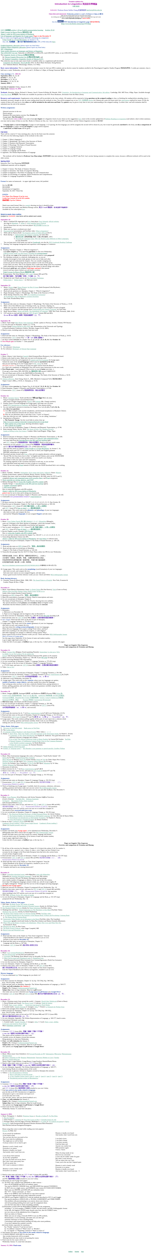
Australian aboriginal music (16, 874)
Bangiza (23, 1057)
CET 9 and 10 (16, 717)
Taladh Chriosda (20, 1007)
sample (28, 205)
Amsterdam (43, 652)
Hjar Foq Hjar (12, 591)
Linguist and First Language (39, 360)
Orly (57, 652)
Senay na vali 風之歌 (30, 695)
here (79, 119)
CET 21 (27, 994)
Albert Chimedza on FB (12, 1057)
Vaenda (56, 1057)
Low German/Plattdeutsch (15, 953)
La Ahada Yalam (35, 589)
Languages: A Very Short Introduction (22, 735)
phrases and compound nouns (48, 438)
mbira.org (16, 1059)
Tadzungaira (49, 1054)
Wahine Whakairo (8, 765)
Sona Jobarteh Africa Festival (36, 223)
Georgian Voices (13, 398)
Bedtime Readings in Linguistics (115, 119)
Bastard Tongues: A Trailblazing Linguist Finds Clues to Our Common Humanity (36, 741)
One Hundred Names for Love (12, 908)
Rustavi (29, 401)
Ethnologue (16, 347)
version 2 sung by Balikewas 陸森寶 (51, 698)
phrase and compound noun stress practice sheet (26, 478)
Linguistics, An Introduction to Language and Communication (82, 92)
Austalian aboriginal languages (21, 876)
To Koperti (5, 801)
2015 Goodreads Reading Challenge (60, 242)
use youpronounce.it (54, 674)
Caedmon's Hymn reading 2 (48, 823)
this (17, 975)
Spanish (25, 356)
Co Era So (30, 763)
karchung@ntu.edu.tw (94, 10)
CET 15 (22, 858)
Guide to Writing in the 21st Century (15, 431)
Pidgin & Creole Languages (19, 745)
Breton (11, 287)
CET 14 (14, 858)
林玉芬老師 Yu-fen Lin (41, 225)
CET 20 (11, 994)
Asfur (25, 591)
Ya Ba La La (40, 591)
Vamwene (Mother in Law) (44, 1057)
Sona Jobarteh (43, 221)
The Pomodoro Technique (35, 278)
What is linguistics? (42, 231)
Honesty (5, 1131)
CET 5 (14, 390)
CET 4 (20, 546)
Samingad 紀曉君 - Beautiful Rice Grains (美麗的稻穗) (20, 698)
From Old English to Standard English (21, 819)
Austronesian (38, 700)
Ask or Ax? (10, 667)
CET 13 (22, 782)
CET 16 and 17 (34, 313)
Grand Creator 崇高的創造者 (12, 695)
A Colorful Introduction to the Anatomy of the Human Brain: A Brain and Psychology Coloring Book (37, 915)
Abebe (38, 759)
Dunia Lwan (32, 591)
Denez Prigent (22, 287)
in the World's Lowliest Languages (21, 743)
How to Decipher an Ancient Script (21, 1074)
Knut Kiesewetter (10, 954)
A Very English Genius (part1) (19, 1076)
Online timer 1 (8, 280)
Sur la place (17, 654)
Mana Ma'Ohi (6, 759)
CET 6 (23, 444)
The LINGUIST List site (9, 53)
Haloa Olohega (39, 761)
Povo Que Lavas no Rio (31, 1120)
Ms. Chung (37, 364)
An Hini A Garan (32, 287)
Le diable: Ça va (7, 654)
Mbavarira (57, 1054)
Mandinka (15, 223)
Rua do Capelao (9, 1118)
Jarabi (22, 223)
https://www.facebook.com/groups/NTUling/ (76, 24)
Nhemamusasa (66, 1054)
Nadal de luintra (47, 1003)
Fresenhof (7, 956)
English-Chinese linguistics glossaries (13, 47)
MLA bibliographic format (59, 575)
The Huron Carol (27, 1003)
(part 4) (43, 1076)
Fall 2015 (76, 6)
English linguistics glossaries (10, 45)
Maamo (58, 472)
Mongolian (42, 521)
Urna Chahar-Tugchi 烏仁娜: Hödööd (19, 521)
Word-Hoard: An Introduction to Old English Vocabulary (27, 818)
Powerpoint (7, 231)
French (4, 656)
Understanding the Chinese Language (27, 235)
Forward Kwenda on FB (37, 1054)
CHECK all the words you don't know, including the (25, 253)
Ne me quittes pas (28, 654)
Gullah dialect (10, 730)
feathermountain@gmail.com (27, 988)
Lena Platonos (11, 797)
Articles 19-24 (49, 30)
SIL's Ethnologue (6, 49)
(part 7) (60, 1076)
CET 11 (14, 676)
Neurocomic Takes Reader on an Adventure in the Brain (21, 919)
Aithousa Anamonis (32, 799)
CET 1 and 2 (29, 274)
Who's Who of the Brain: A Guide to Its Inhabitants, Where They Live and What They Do (32, 923)
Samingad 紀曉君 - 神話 (10, 700)
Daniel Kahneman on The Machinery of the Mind (35, 910)
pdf (12, 231)
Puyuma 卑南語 (28, 700)
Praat (25, 454)
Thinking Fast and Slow (10, 912)
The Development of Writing (18, 1073)
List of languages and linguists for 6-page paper (17, 36)
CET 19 (12, 945)
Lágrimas (18, 1120)
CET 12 (14, 782)
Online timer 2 (18, 280)
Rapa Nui (23, 759)
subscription (125, 100)
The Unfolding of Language (36, 295)
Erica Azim (8, 1059)
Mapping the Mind (9, 926)
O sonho (43, 1121)
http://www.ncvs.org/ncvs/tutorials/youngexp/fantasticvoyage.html (25, 422)
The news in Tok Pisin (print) (12, 728)
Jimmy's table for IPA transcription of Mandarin (17, 34)
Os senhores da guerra (56, 1121)
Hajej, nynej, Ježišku (15, 1005)
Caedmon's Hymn (18, 821)
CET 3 (14, 506)
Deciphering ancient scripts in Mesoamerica (24, 1078)
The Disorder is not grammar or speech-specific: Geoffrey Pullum (44, 748)
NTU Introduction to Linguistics (18, 405)
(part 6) (54, 1076)
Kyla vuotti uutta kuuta (36, 472)
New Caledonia (28, 761)
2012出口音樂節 (58, 695)
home (77, 1252)
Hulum (20, 591)
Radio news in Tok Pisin (31, 728)
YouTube (68, 739)
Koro (44, 233)
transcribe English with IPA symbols (31, 482)
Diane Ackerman (34, 908)
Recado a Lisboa (41, 1116)
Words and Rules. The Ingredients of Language (33, 311)
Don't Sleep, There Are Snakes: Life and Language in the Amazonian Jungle (34, 734)
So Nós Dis (53, 1116)
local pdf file (25, 63)
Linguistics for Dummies (11, 63)
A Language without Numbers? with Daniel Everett (19, 732)
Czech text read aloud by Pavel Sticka (37, 1005)
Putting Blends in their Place (21, 326)
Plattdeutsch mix (38, 958)
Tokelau (17, 758)
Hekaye (4, 591)
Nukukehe (47, 763)
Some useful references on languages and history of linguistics (22, 51)
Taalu (54, 589)
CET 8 (14, 338)
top (82, 1252)
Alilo (36, 1007)
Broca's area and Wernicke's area (13, 930)
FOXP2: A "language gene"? (12, 748)
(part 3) (37, 1076)
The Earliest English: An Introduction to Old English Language (29, 816)
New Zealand (30, 758)
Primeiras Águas (28, 1116)
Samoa (23, 758)
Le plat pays (52, 652)
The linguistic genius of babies (32, 233)
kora (29, 221)
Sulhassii (47, 472)
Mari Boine (19, 323)
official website (54, 221)
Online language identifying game (14, 747)
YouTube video (46, 913)
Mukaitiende (31, 1057)
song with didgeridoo (43, 874)
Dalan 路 (59, 693)
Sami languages (28, 323)
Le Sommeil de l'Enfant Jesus (54, 1007)
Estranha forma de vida (48, 1120)
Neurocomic (7, 921)
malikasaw (42, 695)
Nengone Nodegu (8, 761)
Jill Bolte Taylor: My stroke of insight (22, 895)
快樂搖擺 (49, 695)
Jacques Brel (11, 652)
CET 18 (20, 618)
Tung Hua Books (6, 94)
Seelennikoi (24, 472)
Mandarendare (7, 1056)
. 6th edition (106, 92)
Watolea (5, 763)
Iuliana (4, 758)
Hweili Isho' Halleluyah (49, 1001)
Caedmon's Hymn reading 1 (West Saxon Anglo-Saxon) (20, 823)
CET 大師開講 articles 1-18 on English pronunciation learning (22, 30)
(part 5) (49, 1076)
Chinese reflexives (8, 379)
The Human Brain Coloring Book (15, 917)
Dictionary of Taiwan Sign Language (24, 349)
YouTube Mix (20, 799)
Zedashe (38, 401)
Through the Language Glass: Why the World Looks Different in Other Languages (42, 239)
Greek (20, 803)
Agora (67, 1121)
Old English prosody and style (16, 825)
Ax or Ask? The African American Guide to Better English (29, 739)
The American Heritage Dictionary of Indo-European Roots (28, 814)
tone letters (43, 539)
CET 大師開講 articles (85, 100)
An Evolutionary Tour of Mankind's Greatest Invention (21, 296)
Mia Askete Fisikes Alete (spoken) (22, 801)
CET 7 (7, 508)
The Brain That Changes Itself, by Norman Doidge (19, 913)
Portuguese (6, 1123)
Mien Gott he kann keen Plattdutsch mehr (17, 958)
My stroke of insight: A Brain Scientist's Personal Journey (20, 906)
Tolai (44, 759)
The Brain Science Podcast (11, 928)
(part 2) (32, 1076)
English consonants (10, 485)
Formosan (47, 700)
